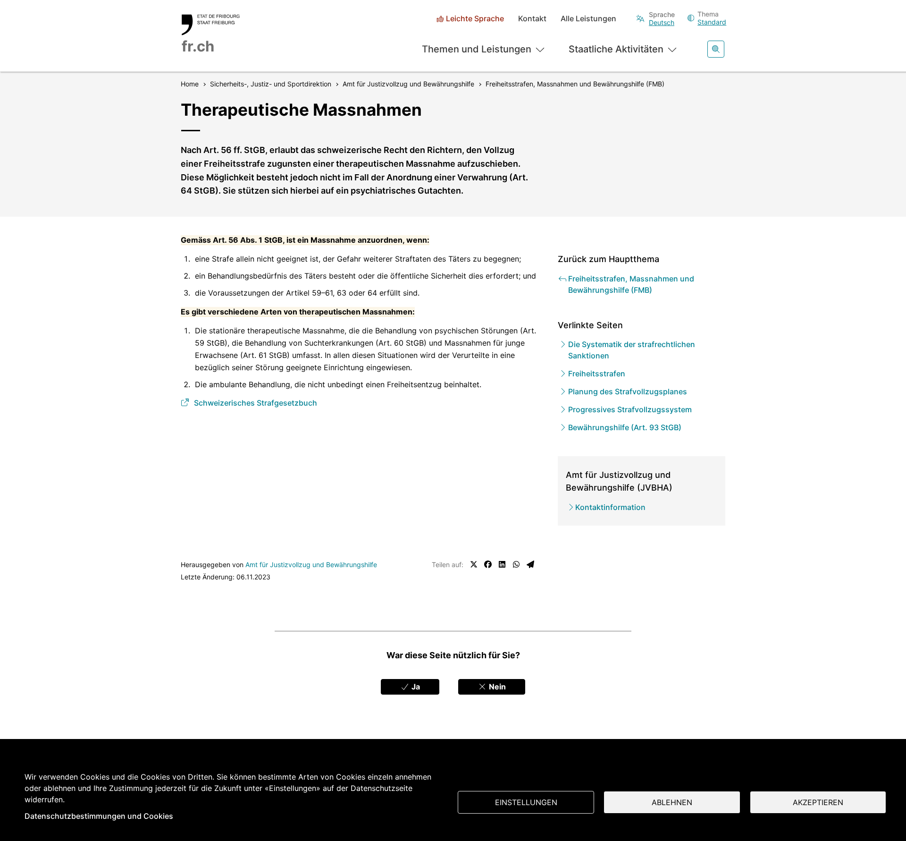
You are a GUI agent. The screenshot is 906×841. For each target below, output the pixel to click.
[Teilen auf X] (474, 564)
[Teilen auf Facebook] (488, 564)
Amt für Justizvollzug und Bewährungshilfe (311, 565)
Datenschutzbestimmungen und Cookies (99, 816)
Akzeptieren (818, 802)
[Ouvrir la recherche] (715, 49)
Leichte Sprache (475, 18)
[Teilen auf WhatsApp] (516, 564)
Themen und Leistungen (476, 49)
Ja (415, 686)
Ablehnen (672, 802)
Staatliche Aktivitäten (616, 49)
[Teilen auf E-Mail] (530, 564)
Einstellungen (526, 802)
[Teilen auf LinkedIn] (502, 564)
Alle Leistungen (588, 18)
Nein (496, 686)
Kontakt (532, 18)
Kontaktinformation (610, 507)
